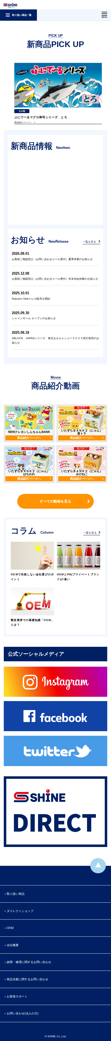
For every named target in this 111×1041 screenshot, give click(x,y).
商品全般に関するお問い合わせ (27, 979)
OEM (10, 927)
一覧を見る (89, 241)
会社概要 (13, 945)
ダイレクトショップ (20, 911)
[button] (105, 23)
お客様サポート (17, 996)
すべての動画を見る (55, 501)
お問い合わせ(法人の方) (23, 1013)
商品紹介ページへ (29, 437)
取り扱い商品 (16, 893)
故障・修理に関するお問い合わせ (29, 962)
